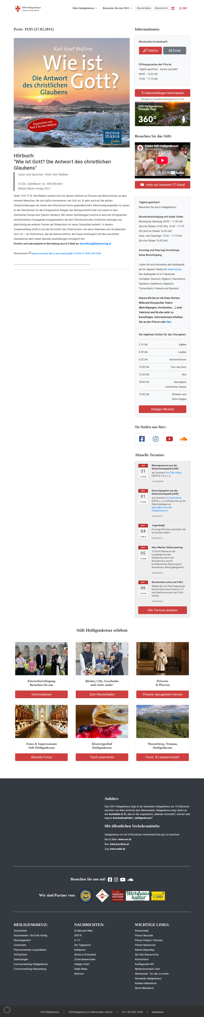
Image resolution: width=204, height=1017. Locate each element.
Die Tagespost (82, 945)
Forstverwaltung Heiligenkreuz (31, 964)
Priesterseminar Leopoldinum (30, 949)
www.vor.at (124, 839)
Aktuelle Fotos (41, 757)
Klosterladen (144, 8)
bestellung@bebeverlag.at (95, 243)
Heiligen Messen (162, 409)
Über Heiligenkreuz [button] (84, 8)
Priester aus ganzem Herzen (162, 694)
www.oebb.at (117, 848)
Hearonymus (175, 269)
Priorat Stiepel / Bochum (149, 940)
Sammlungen (21, 959)
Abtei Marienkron (144, 988)
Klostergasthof (22, 940)
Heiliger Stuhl (81, 964)
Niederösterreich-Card (147, 968)
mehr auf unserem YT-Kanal (165, 185)
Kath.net (79, 973)
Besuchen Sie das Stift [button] (116, 8)
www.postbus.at (119, 844)
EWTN (77, 935)
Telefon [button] (152, 50)
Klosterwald (141, 930)
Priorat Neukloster (145, 945)
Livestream (20, 945)
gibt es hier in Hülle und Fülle (85, 253)
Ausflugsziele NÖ (144, 964)
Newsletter (161, 8)
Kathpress (80, 949)
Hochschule (20, 930)
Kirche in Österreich (85, 954)
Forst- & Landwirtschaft (162, 757)
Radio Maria (80, 968)
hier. (169, 321)
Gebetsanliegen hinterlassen (164, 93)
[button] (173, 8)
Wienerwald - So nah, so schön (152, 973)
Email (176, 50)
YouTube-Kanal (173, 472)
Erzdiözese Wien (83, 930)
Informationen (41, 694)
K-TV (77, 940)
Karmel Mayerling (144, 949)
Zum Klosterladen (102, 694)
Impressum (158, 1012)
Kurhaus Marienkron (146, 983)
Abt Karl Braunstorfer (147, 954)
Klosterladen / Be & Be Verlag (30, 935)
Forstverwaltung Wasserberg (30, 968)
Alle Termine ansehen (163, 610)
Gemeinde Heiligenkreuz (148, 978)
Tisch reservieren (102, 757)
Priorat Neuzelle (144, 935)
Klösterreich (142, 959)
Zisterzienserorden (84, 959)
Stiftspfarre (20, 954)
